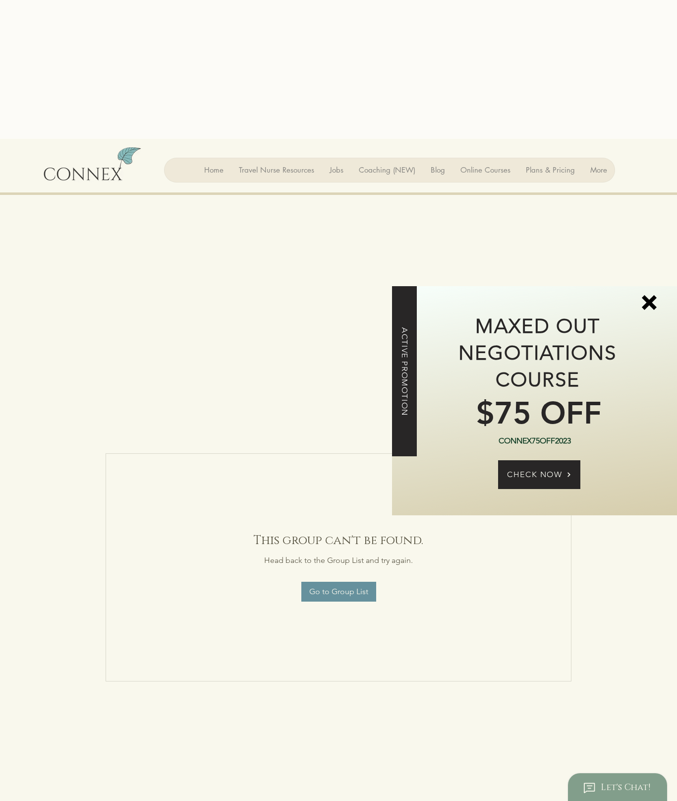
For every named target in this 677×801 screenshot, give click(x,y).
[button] (649, 302)
